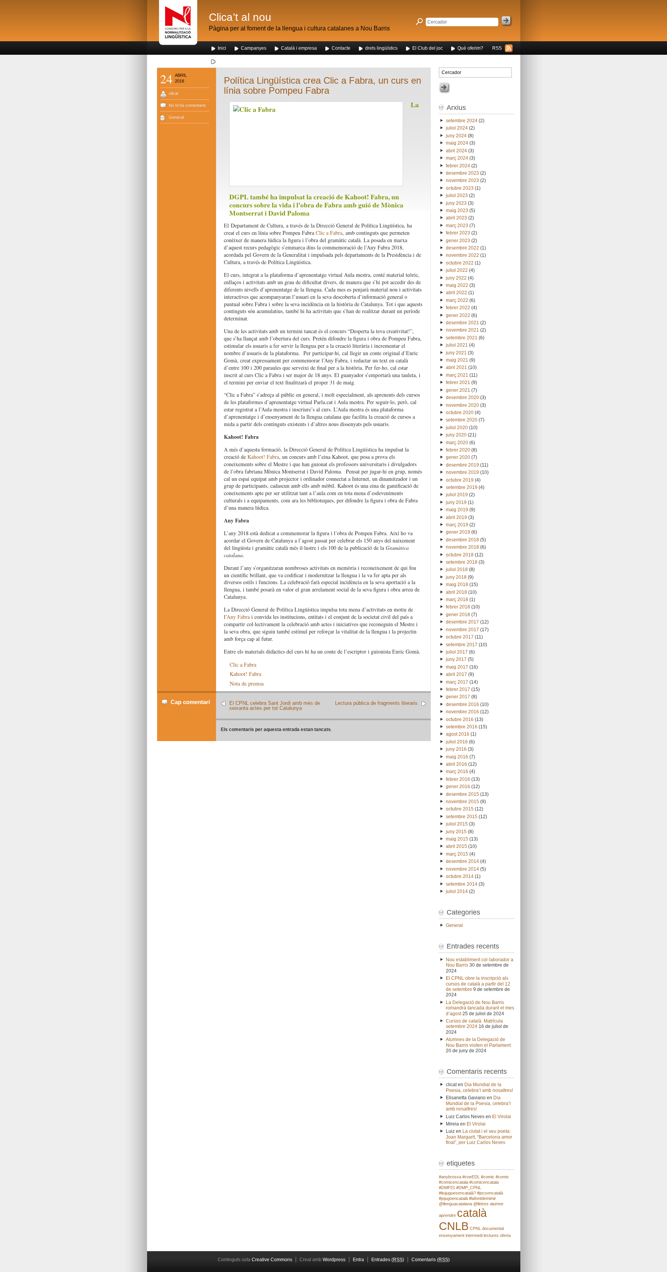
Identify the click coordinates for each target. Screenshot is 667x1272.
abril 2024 (456, 150)
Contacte (341, 48)
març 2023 (457, 225)
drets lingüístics (381, 48)
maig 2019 (457, 509)
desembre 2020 (462, 397)
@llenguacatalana (455, 1203)
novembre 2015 (462, 801)
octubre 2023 (460, 188)
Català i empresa (299, 48)
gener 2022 (458, 315)
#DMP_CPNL (468, 1187)
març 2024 (457, 158)
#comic (487, 1176)
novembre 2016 (462, 711)
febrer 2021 (458, 382)
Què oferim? (470, 48)
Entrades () (387, 1259)
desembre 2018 (462, 539)
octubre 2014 (460, 876)
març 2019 (457, 524)
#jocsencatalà (490, 1193)
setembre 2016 (461, 727)
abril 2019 (456, 517)
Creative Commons (272, 1259)
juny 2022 (456, 278)
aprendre (447, 1215)
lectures (491, 1235)
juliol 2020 (457, 427)
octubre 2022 (460, 263)
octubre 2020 (460, 412)
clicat (173, 93)
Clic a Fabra (329, 232)
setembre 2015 (461, 816)
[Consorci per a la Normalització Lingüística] (178, 26)
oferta (505, 1235)
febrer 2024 (458, 165)
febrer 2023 (458, 233)
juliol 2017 (457, 652)
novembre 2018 (462, 547)
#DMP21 (447, 1187)
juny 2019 (456, 502)
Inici (222, 48)
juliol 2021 (457, 345)
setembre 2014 (461, 884)
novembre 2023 (462, 180)
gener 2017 (458, 696)
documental (493, 1228)
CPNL (475, 1228)
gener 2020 (458, 457)
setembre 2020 (461, 420)
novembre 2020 (462, 405)
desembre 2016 (462, 704)
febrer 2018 (458, 607)
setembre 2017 (461, 644)
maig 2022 (457, 285)
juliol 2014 (457, 891)
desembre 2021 (462, 322)
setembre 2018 (461, 562)
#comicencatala (484, 1182)
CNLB (454, 1226)
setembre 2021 (461, 337)
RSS (497, 48)
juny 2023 (456, 203)
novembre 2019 (462, 472)
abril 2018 (456, 592)
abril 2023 (456, 218)
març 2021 (457, 375)
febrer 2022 (458, 307)
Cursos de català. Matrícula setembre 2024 (474, 1023)
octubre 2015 (460, 809)
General (176, 117)
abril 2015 (456, 846)
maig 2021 (457, 360)
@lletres (481, 1203)
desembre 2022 (462, 248)
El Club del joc (427, 48)
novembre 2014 (462, 869)
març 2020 (457, 442)
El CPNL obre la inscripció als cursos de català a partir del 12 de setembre (478, 983)
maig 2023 (457, 210)
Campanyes (253, 48)
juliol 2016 (457, 742)
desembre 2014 (462, 861)
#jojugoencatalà (453, 1198)
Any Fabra (238, 616)
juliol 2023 (457, 195)
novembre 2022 (462, 255)
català (472, 1212)
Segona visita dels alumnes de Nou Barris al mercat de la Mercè (285, 61)
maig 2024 (457, 143)
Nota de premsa (247, 683)
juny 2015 (456, 831)
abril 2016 (456, 764)
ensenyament (451, 1235)
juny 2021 (456, 352)
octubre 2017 (460, 637)
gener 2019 (458, 532)
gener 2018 (458, 614)
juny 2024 (456, 135)
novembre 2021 (462, 330)
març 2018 (457, 599)
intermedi (474, 1235)
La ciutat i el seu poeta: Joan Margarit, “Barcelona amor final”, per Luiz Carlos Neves (479, 1137)
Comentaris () (430, 1259)
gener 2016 (458, 786)
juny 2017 (456, 659)
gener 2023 (458, 240)
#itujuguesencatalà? (457, 1193)
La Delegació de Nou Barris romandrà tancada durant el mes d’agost (480, 1008)
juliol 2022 (457, 270)
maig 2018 (457, 584)
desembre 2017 (462, 622)
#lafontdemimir (482, 1198)
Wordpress (334, 1259)
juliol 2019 (457, 494)
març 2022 (457, 300)
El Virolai (501, 1116)
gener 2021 (458, 390)
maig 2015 (457, 839)
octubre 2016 (460, 719)
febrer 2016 (458, 779)
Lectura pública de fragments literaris (376, 703)
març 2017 (457, 682)
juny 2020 (456, 435)
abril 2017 (456, 674)
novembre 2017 (462, 629)
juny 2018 (456, 577)
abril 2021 (456, 367)
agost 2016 (457, 734)
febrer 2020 (458, 450)
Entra (358, 1259)
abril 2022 (456, 292)
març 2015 (457, 854)
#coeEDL (471, 1176)
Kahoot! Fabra (263, 456)
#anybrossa (450, 1176)
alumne (496, 1203)
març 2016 (457, 771)
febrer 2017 (458, 689)
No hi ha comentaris (187, 105)
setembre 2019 (461, 487)
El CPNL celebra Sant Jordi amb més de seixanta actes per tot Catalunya (274, 705)
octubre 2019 (460, 480)
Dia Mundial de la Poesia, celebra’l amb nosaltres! (479, 1087)
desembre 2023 (462, 173)
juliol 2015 (457, 824)
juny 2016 (456, 749)
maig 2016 (457, 757)
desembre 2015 (462, 794)
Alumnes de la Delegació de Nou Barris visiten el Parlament (478, 1042)
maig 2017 (457, 667)
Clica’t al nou (240, 17)
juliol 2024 (457, 128)
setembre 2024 (461, 120)
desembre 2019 (462, 465)
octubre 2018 (460, 555)
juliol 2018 (457, 569)
